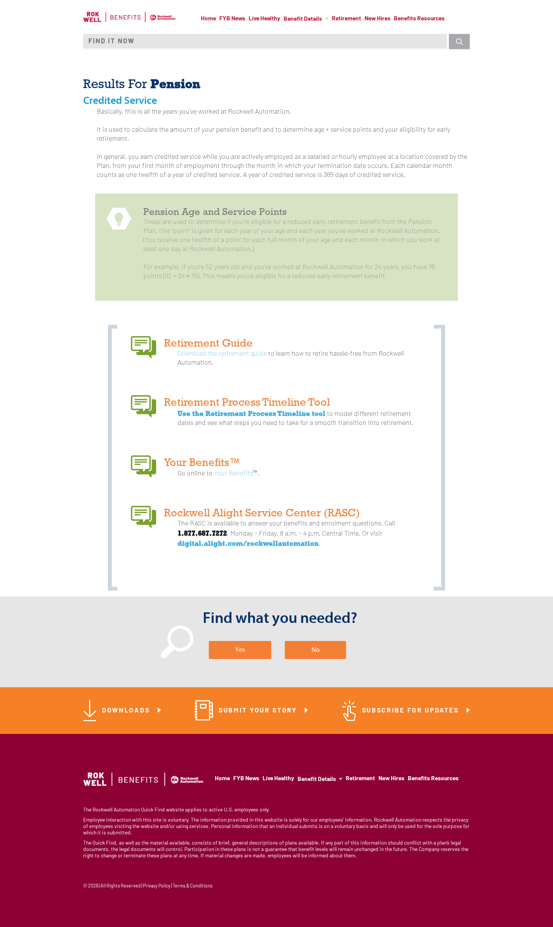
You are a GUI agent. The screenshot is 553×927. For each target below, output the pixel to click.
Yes (240, 650)
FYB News (232, 19)
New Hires (377, 19)
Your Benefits (233, 473)
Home (208, 19)
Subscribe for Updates (411, 711)
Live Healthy (264, 19)
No (315, 650)
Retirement (346, 19)
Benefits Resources (419, 19)
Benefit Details (303, 19)
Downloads (127, 711)
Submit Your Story (259, 711)
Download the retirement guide (222, 354)
